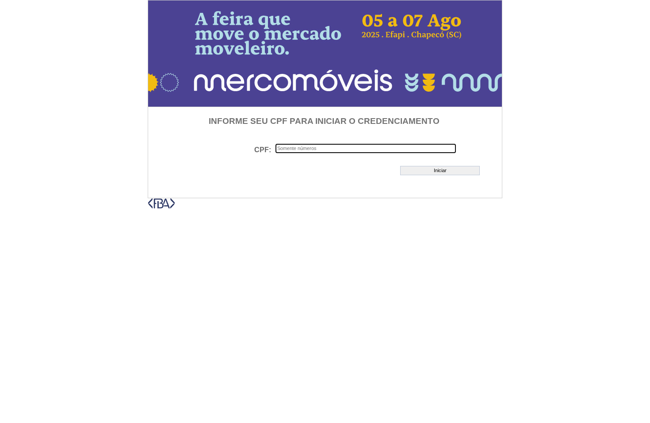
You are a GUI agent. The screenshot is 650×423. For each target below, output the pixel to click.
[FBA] (161, 206)
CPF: (262, 150)
